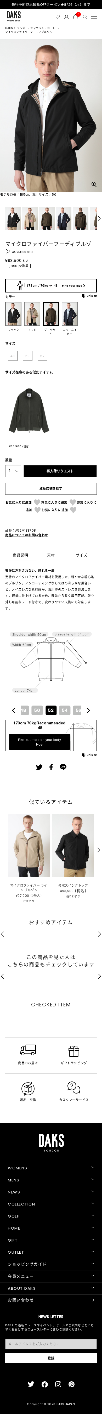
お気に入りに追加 (18, 502)
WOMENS (17, 1168)
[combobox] (51, 710)
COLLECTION (21, 1204)
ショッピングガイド (27, 1264)
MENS (13, 1180)
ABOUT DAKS (22, 1288)
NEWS (14, 1192)
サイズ (81, 555)
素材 (51, 555)
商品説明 (20, 555)
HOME (14, 1228)
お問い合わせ (21, 1300)
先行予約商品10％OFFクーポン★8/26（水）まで (51, 4)
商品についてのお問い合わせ (26, 535)
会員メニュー (21, 1276)
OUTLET (16, 1252)
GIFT (13, 1240)
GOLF (13, 1216)
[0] (75, 16)
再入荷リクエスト (60, 471)
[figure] (13, 710)
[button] (99, 218)
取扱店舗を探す (51, 488)
